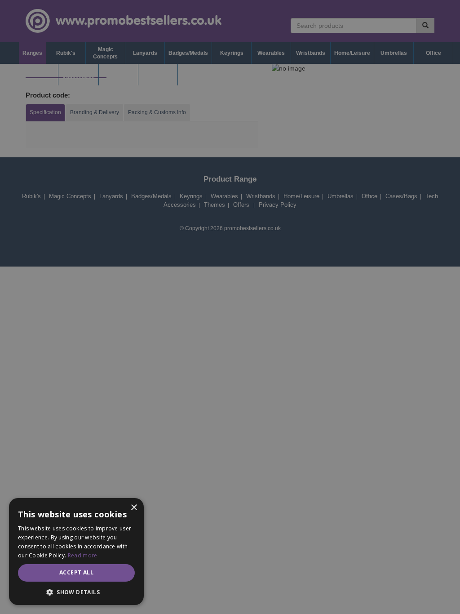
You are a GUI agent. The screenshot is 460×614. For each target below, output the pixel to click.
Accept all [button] (76, 572)
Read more (82, 555)
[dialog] (230, 307)
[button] (76, 591)
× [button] (133, 507)
